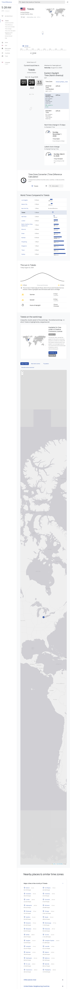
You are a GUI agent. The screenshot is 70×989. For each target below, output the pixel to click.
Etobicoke (46, 929)
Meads (45, 917)
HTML (31, 94)
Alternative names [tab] (35, 363)
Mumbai (23, 237)
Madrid (23, 226)
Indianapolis (28, 905)
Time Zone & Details (10, 26)
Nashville (46, 964)
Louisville (46, 946)
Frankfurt (27, 224)
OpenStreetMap (60, 863)
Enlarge (52, 355)
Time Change (8, 28)
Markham (27, 952)
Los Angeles (24, 200)
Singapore (24, 246)
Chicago (46, 911)
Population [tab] (46, 363)
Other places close (30, 980)
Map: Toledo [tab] (24, 363)
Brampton (27, 923)
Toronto (46, 934)
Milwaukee (27, 929)
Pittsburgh (27, 911)
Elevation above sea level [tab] (27, 367)
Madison (46, 952)
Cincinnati (46, 899)
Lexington (27, 946)
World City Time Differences (8, 33)
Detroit (26, 888)
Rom (26, 226)
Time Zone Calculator (10, 30)
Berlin (22, 224)
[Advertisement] (43, 32)
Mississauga (47, 923)
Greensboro (28, 970)
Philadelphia (47, 970)
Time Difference (9, 24)
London (23, 220)
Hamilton (27, 917)
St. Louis (27, 964)
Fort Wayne (46, 888)
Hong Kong (24, 242)
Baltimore (46, 958)
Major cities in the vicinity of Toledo (35, 883)
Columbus (46, 893)
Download (52, 353)
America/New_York (62, 82)
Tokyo (23, 250)
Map (6, 38)
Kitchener (46, 905)
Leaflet (54, 863)
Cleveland (27, 893)
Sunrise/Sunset (8, 36)
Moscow (23, 229)
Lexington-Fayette (48, 940)
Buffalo (26, 934)
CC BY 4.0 (52, 334)
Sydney (23, 254)
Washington (28, 958)
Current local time (9, 22)
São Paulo (23, 216)
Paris (31, 224)
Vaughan (27, 940)
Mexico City (24, 204)
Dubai (22, 233)
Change (7, 11)
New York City (24, 208)
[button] (9, 45)
